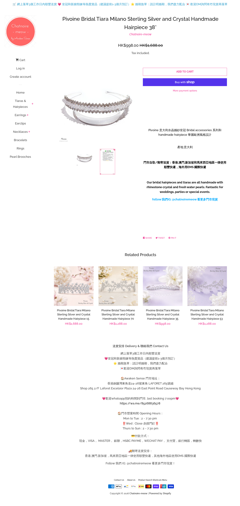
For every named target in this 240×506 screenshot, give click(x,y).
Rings (20, 148)
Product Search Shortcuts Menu (152, 480)
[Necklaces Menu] (29, 132)
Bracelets (20, 140)
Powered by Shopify (160, 493)
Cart (22, 60)
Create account (20, 76)
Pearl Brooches (20, 156)
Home (20, 92)
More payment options (185, 90)
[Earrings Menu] (27, 115)
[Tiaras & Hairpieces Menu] (32, 104)
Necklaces (20, 131)
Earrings (20, 115)
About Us (131, 480)
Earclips (20, 123)
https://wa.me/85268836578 (140, 403)
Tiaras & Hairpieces (20, 103)
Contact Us (119, 480)
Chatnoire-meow (140, 34)
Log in (20, 68)
